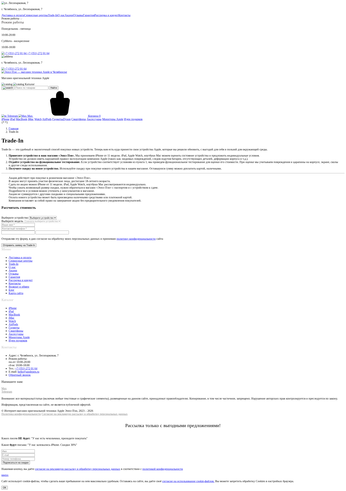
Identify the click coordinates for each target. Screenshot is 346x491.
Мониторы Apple (19, 337)
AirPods (13, 324)
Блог (11, 289)
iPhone (13, 308)
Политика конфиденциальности (21, 414)
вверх (4, 475)
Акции (13, 270)
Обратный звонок (20, 374)
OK (4, 487)
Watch (12, 321)
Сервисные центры (20, 260)
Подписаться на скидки (15, 462)
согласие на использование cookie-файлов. (188, 481)
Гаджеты (14, 327)
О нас (12, 267)
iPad (11, 311)
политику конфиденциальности (136, 238)
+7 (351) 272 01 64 (37, 53)
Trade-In (13, 263)
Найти (53, 87)
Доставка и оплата (20, 257)
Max (30, 115)
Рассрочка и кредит (21, 280)
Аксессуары (16, 334)
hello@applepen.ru (28, 371)
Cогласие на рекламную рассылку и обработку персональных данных (85, 414)
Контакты (15, 283)
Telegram (12, 115)
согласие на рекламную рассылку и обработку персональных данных (77, 468)
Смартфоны (16, 330)
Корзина (94, 115)
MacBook (14, 314)
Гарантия (14, 276)
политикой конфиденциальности (162, 468)
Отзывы (14, 273)
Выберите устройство (15, 217)
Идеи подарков (18, 340)
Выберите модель (12, 221)
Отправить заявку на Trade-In (19, 245)
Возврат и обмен (19, 286)
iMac (11, 317)
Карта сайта (16, 293)
